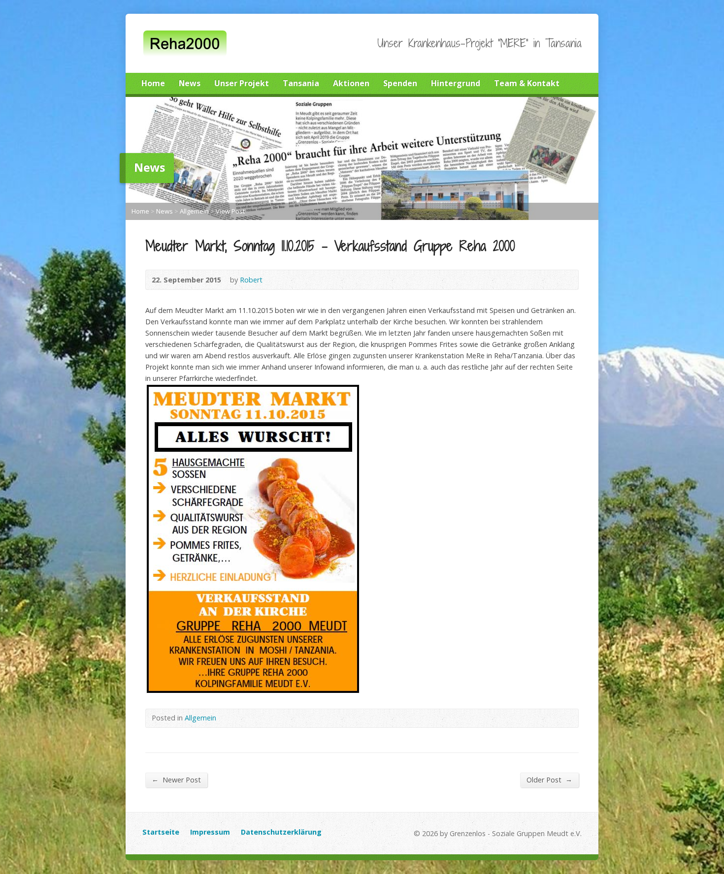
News (189, 83)
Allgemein (194, 211)
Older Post (549, 779)
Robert (251, 279)
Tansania (301, 83)
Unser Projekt (241, 83)
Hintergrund (455, 83)
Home (153, 83)
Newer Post (176, 779)
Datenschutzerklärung (281, 832)
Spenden (400, 83)
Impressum (210, 832)
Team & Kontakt (526, 83)
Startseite (160, 832)
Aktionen (351, 83)
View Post (230, 211)
